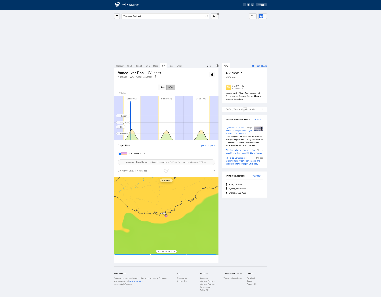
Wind (129, 65)
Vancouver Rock (155, 76)
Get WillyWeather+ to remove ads (240, 109)
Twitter (250, 281)
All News (257, 119)
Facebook (251, 278)
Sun (148, 65)
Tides (170, 65)
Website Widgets (207, 281)
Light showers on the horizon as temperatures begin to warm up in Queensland (244, 136)
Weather (120, 65)
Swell (179, 65)
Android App (182, 281)
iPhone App (182, 278)
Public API (204, 290)
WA (132, 76)
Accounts (204, 278)
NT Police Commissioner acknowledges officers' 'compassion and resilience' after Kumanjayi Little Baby (244, 160)
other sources (135, 281)
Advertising (205, 287)
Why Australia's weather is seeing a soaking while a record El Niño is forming (244, 151)
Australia (122, 76)
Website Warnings (208, 284)
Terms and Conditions (233, 278)
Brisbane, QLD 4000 (237, 192)
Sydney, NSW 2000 (237, 188)
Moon (156, 65)
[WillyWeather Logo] (128, 5)
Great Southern (144, 76)
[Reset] (201, 16)
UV (163, 65)
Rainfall (138, 65)
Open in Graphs (206, 145)
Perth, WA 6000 (235, 184)
